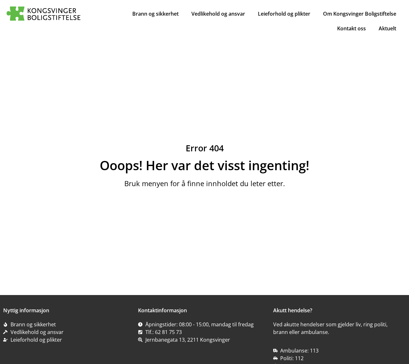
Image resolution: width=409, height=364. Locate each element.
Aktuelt (387, 28)
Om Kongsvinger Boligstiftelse (359, 13)
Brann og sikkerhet (155, 13)
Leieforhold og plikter (284, 13)
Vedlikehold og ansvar (218, 13)
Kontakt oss (351, 28)
